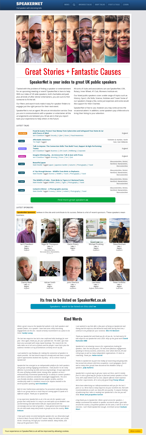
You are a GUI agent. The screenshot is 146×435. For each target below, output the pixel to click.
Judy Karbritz (88, 368)
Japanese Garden (61, 165)
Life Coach (63, 151)
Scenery (52, 191)
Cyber (61, 135)
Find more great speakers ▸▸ (73, 199)
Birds (58, 182)
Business (22, 149)
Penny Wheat (118, 380)
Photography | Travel (85, 165)
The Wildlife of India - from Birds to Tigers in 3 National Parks (58, 180)
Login (125, 4)
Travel (21, 141)
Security (54, 135)
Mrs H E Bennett (112, 331)
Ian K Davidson (38, 135)
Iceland (66, 191)
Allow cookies (135, 431)
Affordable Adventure (42, 140)
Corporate (81, 151)
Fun (66, 157)
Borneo (52, 174)
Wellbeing (72, 151)
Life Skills (22, 133)
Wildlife (59, 174)
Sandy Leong (27, 333)
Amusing (54, 157)
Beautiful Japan (39, 162)
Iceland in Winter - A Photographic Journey (50, 189)
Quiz (71, 157)
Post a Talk (114, 4)
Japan (51, 165)
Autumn (72, 165)
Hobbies (22, 156)
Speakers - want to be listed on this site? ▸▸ (73, 306)
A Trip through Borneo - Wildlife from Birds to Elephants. (56, 171)
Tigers (64, 182)
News (66, 4)
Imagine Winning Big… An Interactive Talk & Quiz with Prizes (58, 155)
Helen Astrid (97, 355)
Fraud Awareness (77, 135)
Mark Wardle (38, 165)
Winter (59, 191)
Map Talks (100, 4)
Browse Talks (85, 4)
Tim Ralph (37, 142)
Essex (67, 135)
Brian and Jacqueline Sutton (91, 394)
